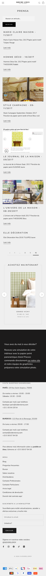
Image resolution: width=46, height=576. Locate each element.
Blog (4, 461)
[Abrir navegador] (3, 3)
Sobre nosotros (8, 473)
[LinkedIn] (24, 546)
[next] (41, 294)
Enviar (9, 531)
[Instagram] (8, 546)
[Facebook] (3, 546)
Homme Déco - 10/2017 (18, 57)
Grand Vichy (23, 311)
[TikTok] (19, 546)
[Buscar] (39, 3)
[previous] (4, 294)
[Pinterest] (14, 546)
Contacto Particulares (11, 485)
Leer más (7, 48)
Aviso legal (7, 488)
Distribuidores (8, 477)
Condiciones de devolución (13, 492)
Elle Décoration (15, 233)
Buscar (9, 24)
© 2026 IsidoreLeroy (23, 556)
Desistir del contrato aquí (12, 496)
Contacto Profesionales (11, 481)
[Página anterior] (9, 252)
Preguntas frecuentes (11, 465)
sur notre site (33, 360)
